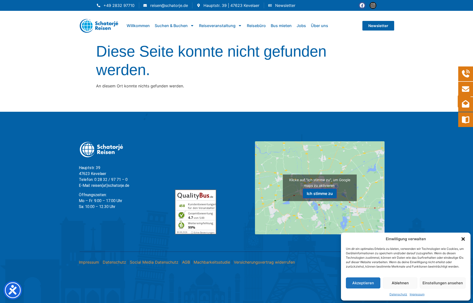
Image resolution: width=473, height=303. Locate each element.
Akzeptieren (363, 283)
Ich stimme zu (320, 193)
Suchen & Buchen (171, 25)
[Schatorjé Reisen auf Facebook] (362, 5)
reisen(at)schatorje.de (110, 185)
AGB (186, 262)
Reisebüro (256, 25)
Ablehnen (400, 283)
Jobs (301, 25)
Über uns (319, 25)
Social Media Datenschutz (154, 262)
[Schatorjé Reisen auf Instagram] (373, 5)
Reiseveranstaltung (217, 25)
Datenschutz (398, 294)
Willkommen (138, 25)
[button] (463, 239)
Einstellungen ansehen (442, 283)
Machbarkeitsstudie (212, 262)
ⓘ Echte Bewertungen (203, 232)
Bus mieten (281, 25)
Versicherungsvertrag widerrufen (264, 262)
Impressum (417, 294)
